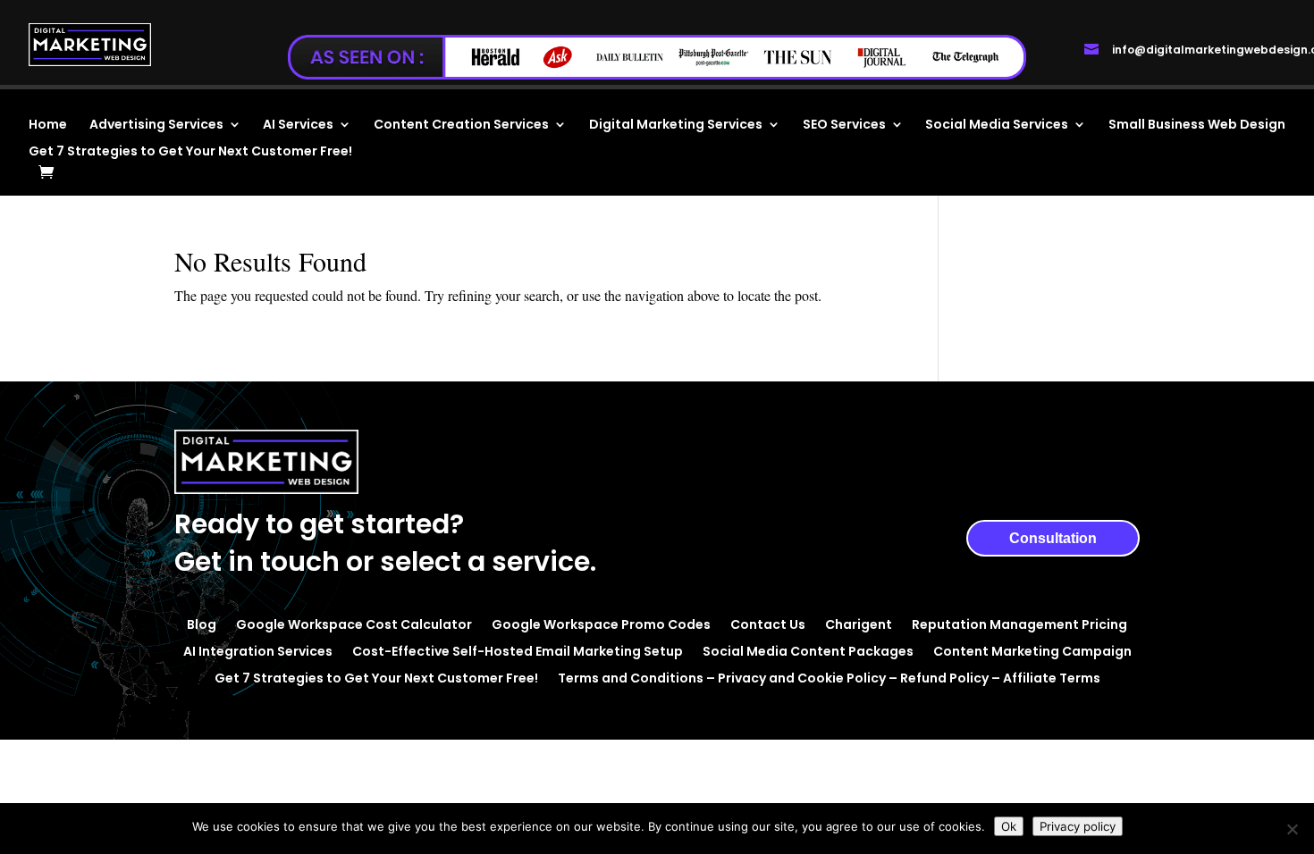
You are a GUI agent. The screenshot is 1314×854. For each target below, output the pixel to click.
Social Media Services (996, 125)
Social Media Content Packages (808, 649)
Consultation (1053, 538)
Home (48, 125)
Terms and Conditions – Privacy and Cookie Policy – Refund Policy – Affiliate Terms (829, 676)
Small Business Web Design (1196, 125)
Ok (1008, 826)
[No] (1292, 829)
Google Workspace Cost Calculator (354, 623)
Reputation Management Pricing (1019, 623)
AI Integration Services (258, 649)
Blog (201, 623)
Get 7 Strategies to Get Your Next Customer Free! (190, 152)
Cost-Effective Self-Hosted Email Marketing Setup (517, 649)
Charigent (858, 623)
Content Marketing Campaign (1032, 649)
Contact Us (767, 623)
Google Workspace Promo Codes (601, 623)
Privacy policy (1078, 826)
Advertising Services (156, 125)
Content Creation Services (461, 125)
